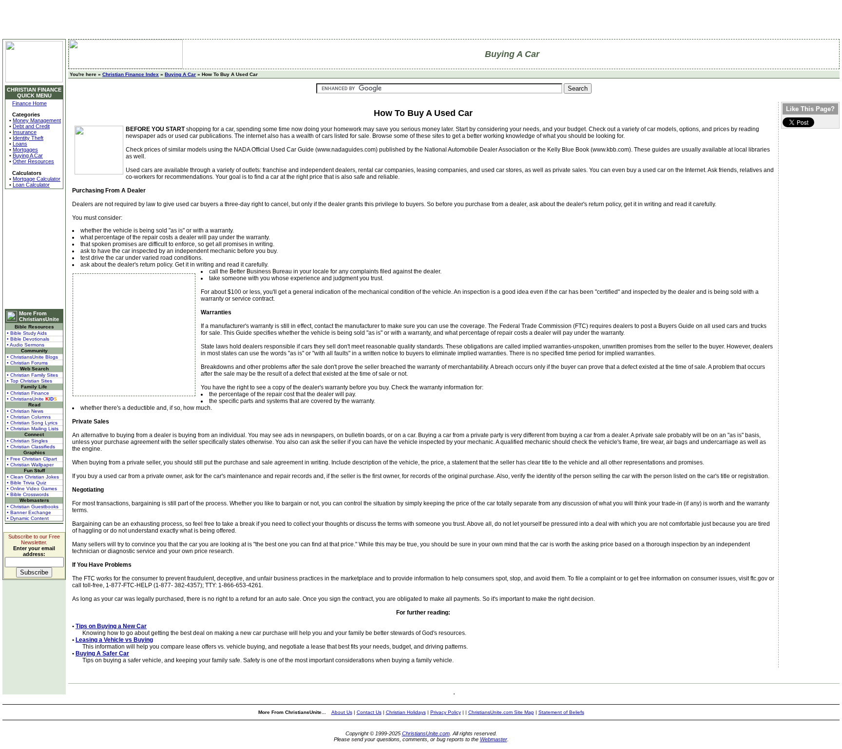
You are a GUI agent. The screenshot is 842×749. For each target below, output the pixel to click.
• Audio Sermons (25, 344)
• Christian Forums (27, 362)
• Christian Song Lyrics (32, 422)
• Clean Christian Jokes (33, 477)
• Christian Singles (27, 440)
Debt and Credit (31, 126)
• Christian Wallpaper (30, 464)
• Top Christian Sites (29, 381)
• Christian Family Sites (32, 375)
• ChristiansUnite (32, 399)
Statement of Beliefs (561, 712)
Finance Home (29, 103)
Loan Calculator (31, 185)
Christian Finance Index (130, 74)
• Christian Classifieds (31, 446)
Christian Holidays (406, 712)
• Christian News (25, 411)
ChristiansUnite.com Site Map (501, 712)
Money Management (37, 120)
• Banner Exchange (29, 512)
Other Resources (33, 161)
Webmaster (493, 739)
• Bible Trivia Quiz (26, 482)
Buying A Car (28, 155)
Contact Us (369, 712)
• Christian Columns (29, 417)
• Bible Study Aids (27, 333)
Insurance (25, 132)
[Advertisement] (34, 249)
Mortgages (25, 150)
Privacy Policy (445, 712)
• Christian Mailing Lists (32, 428)
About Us (341, 712)
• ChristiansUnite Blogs (32, 357)
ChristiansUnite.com (426, 733)
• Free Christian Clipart (32, 458)
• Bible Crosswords (28, 494)
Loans (20, 144)
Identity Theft (28, 138)
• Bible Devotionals (28, 339)
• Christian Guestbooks (32, 506)
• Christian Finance (28, 393)
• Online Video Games (32, 488)
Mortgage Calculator (36, 179)
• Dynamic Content (28, 518)
